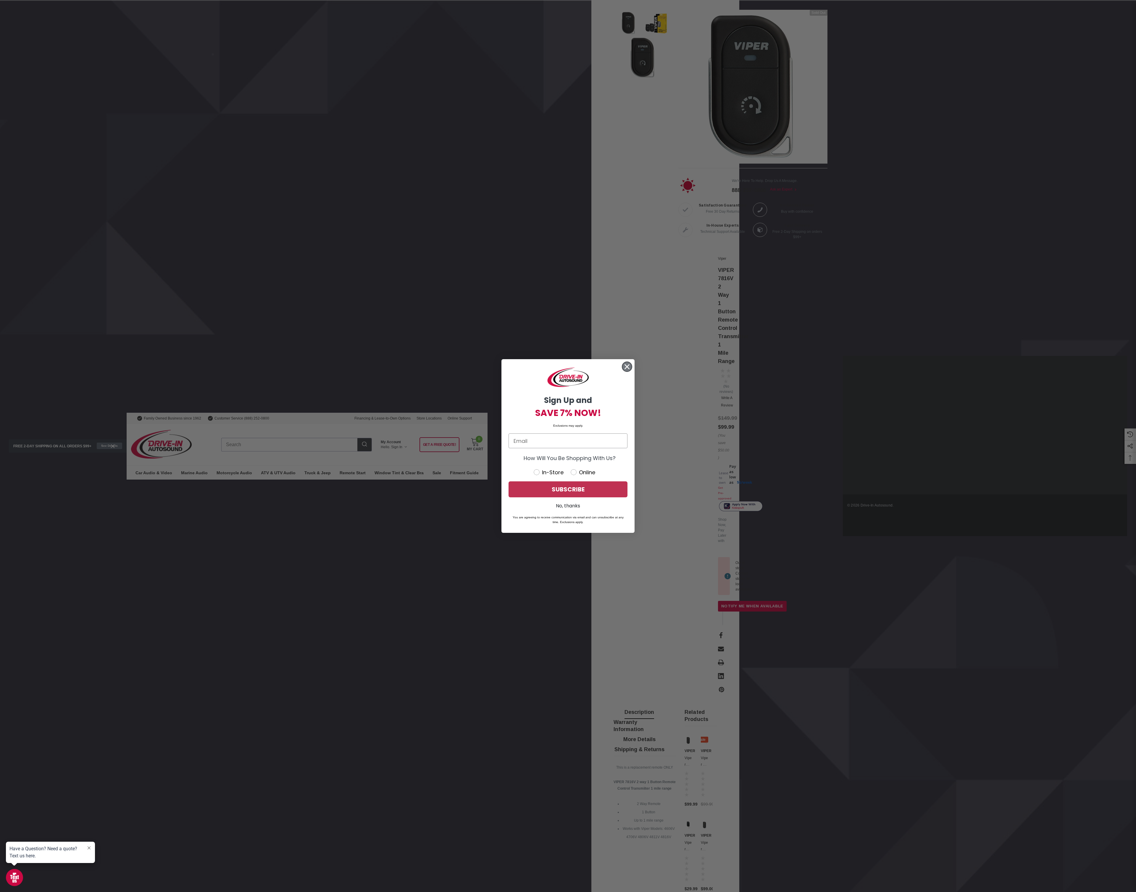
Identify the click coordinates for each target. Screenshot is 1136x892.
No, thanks (568, 505)
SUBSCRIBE (568, 489)
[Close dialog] (627, 367)
